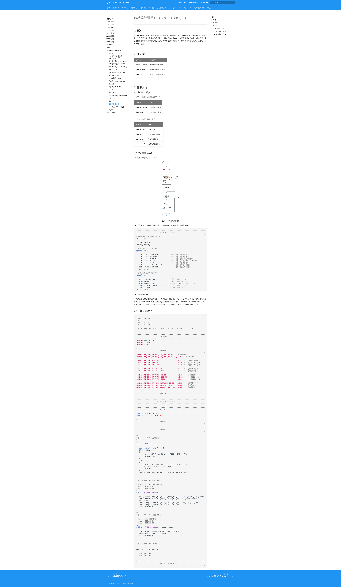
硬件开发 (143, 8)
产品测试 (172, 8)
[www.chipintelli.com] (232, 583)
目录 (212, 17)
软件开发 (151, 8)
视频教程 (134, 8)
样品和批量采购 (199, 8)
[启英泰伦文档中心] (108, 2)
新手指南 (125, 8)
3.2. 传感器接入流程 (219, 31)
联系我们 (210, 8)
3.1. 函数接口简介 (218, 28)
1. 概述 (213, 20)
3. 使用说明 (215, 25)
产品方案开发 (161, 8)
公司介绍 (116, 8)
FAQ (179, 8)
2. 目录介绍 (215, 23)
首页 (108, 8)
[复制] (205, 230)
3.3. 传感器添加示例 (219, 34)
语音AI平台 (187, 8)
